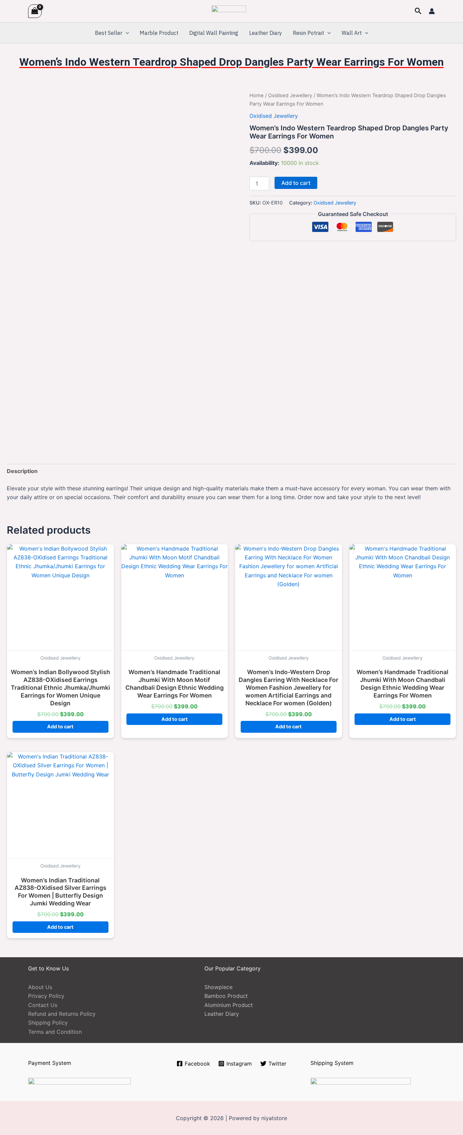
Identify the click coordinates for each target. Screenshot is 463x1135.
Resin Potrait (308, 32)
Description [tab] (22, 471)
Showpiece (218, 987)
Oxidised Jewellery (290, 95)
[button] (418, 11)
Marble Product (159, 32)
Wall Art (352, 32)
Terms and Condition (55, 1031)
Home (256, 95)
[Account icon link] (432, 11)
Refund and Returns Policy (62, 1013)
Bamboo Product (226, 995)
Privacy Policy (46, 995)
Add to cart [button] (60, 726)
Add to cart (295, 182)
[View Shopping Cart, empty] (35, 11)
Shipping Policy (48, 1022)
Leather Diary (265, 32)
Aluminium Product (228, 1005)
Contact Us (42, 1005)
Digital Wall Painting (213, 32)
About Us (40, 987)
